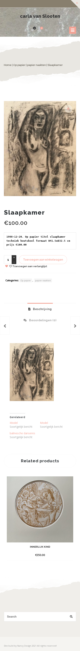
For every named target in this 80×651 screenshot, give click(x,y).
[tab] (40, 308)
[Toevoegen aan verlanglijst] (63, 555)
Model (14, 423)
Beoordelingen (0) (42, 320)
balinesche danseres (22, 433)
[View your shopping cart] (39, 30)
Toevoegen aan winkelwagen (43, 259)
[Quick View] (56, 555)
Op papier (19, 65)
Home (7, 65)
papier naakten (36, 65)
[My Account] (25, 30)
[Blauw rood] (75, 325)
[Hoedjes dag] (5, 325)
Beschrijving (42, 309)
